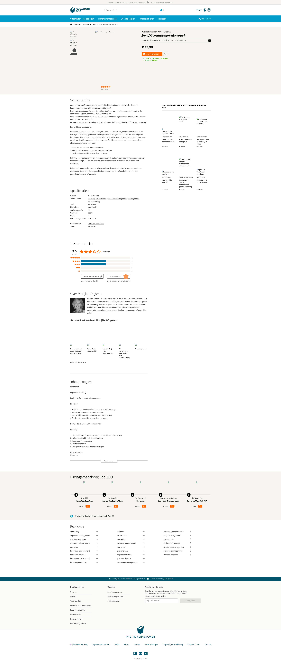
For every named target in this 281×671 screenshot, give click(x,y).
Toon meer (107, 461)
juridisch (120, 532)
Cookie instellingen (151, 645)
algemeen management (80, 536)
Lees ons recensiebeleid (89, 281)
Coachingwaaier (141, 349)
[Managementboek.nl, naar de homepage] (80, 12)
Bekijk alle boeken (77, 362)
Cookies (137, 645)
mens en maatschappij (126, 543)
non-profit (121, 547)
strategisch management (174, 547)
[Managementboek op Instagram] (146, 653)
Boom (90, 213)
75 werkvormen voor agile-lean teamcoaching (124, 353)
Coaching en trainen (89, 24)
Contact (73, 596)
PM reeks (91, 226)
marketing (121, 539)
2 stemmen (104, 89)
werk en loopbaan (171, 555)
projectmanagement (172, 536)
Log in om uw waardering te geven (118, 281)
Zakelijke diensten (115, 592)
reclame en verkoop (172, 543)
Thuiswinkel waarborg (80, 645)
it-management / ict (78, 562)
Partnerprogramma (78, 623)
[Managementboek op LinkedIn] (135, 653)
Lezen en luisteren (77, 610)
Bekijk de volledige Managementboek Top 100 (94, 516)
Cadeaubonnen (114, 601)
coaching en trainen (78, 539)
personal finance (124, 559)
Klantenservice (77, 587)
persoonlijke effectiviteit (173, 532)
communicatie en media (80, 543)
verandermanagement (173, 551)
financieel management (80, 551)
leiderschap (122, 536)
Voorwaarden (75, 601)
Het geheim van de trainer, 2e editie (203, 142)
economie (74, 547)
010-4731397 (206, 19)
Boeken (77, 24)
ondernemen (122, 551)
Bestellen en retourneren (80, 605)
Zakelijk (111, 587)
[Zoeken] (161, 10)
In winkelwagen (152, 54)
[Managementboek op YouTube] (140, 653)
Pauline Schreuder (149, 32)
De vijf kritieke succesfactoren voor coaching (76, 351)
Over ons (73, 592)
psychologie (168, 539)
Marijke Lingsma (164, 32)
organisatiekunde (124, 555)
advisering (74, 532)
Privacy (126, 645)
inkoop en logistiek (77, 555)
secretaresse (101, 199)
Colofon (116, 645)
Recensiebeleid (76, 619)
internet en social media (80, 559)
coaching (91, 199)
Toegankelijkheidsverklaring (173, 645)
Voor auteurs (75, 614)
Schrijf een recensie (91, 276)
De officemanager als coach (108, 24)
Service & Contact (194, 645)
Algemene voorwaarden (100, 645)
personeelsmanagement (117, 199)
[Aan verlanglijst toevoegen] (166, 54)
